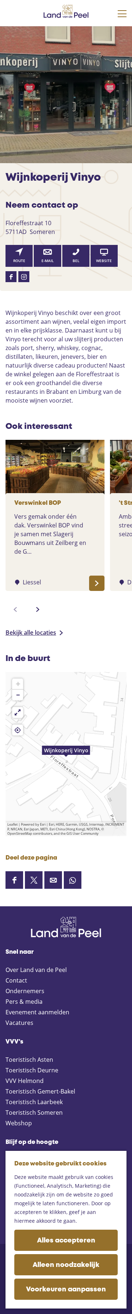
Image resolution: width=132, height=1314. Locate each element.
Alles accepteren (66, 1241)
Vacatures (19, 1023)
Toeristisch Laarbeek (34, 1102)
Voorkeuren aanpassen (66, 1289)
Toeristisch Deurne (32, 1070)
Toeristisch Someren (34, 1113)
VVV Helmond (25, 1081)
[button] (66, 754)
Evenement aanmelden (37, 1012)
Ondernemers (25, 991)
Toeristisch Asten (29, 1060)
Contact (16, 980)
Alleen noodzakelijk (66, 1265)
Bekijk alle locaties (31, 633)
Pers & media (24, 1002)
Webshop (19, 1123)
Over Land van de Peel (36, 970)
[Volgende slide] (38, 609)
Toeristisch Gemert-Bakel (40, 1091)
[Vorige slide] (15, 609)
